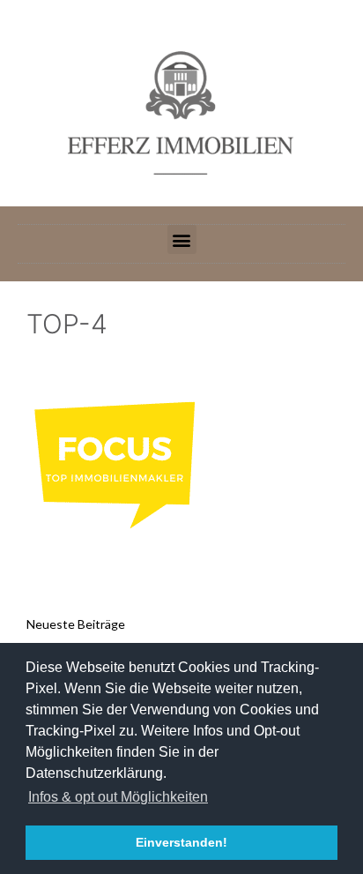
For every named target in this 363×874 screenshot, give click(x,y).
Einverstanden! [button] (181, 842)
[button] (181, 239)
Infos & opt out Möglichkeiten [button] (118, 796)
